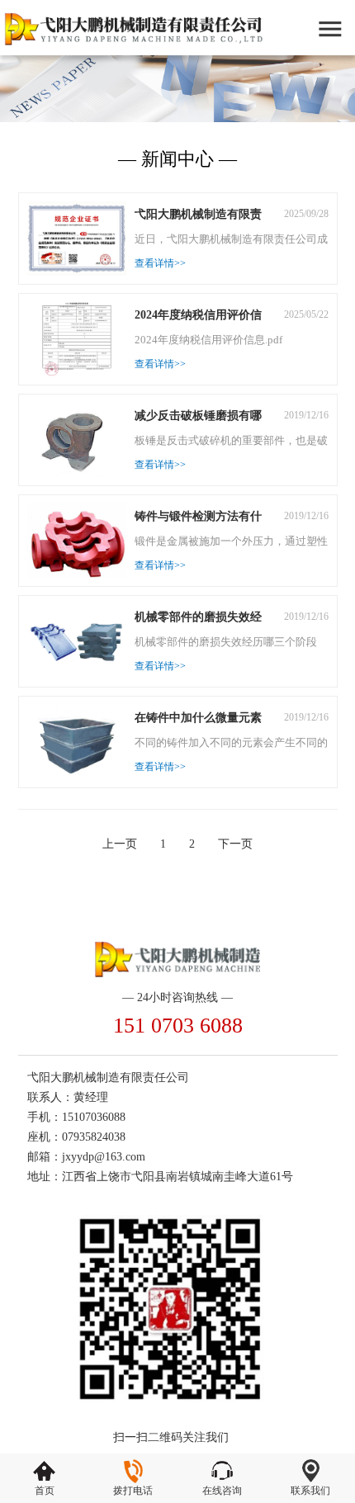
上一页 (119, 844)
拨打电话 (133, 1490)
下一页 (235, 844)
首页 (44, 1490)
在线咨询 (222, 1490)
